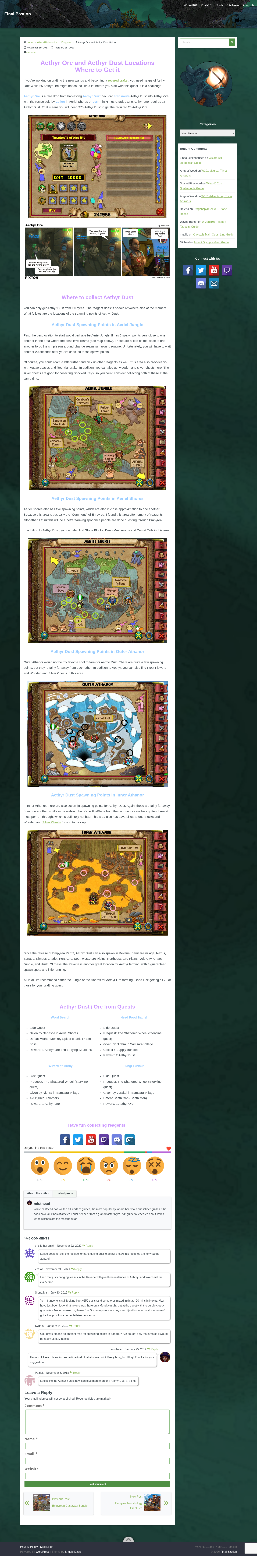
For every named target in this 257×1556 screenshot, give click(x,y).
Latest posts (64, 1193)
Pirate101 (207, 5)
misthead (31, 52)
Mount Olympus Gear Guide (211, 242)
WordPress (42, 1551)
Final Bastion (17, 14)
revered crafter (118, 80)
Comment (34, 1405)
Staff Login (46, 1546)
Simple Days (73, 1551)
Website (31, 1469)
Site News (233, 5)
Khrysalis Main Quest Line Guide (213, 234)
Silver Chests (51, 822)
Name (31, 1439)
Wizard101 (190, 5)
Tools (219, 5)
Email (30, 1454)
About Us (248, 5)
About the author (38, 1193)
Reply (89, 1245)
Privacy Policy (29, 1546)
